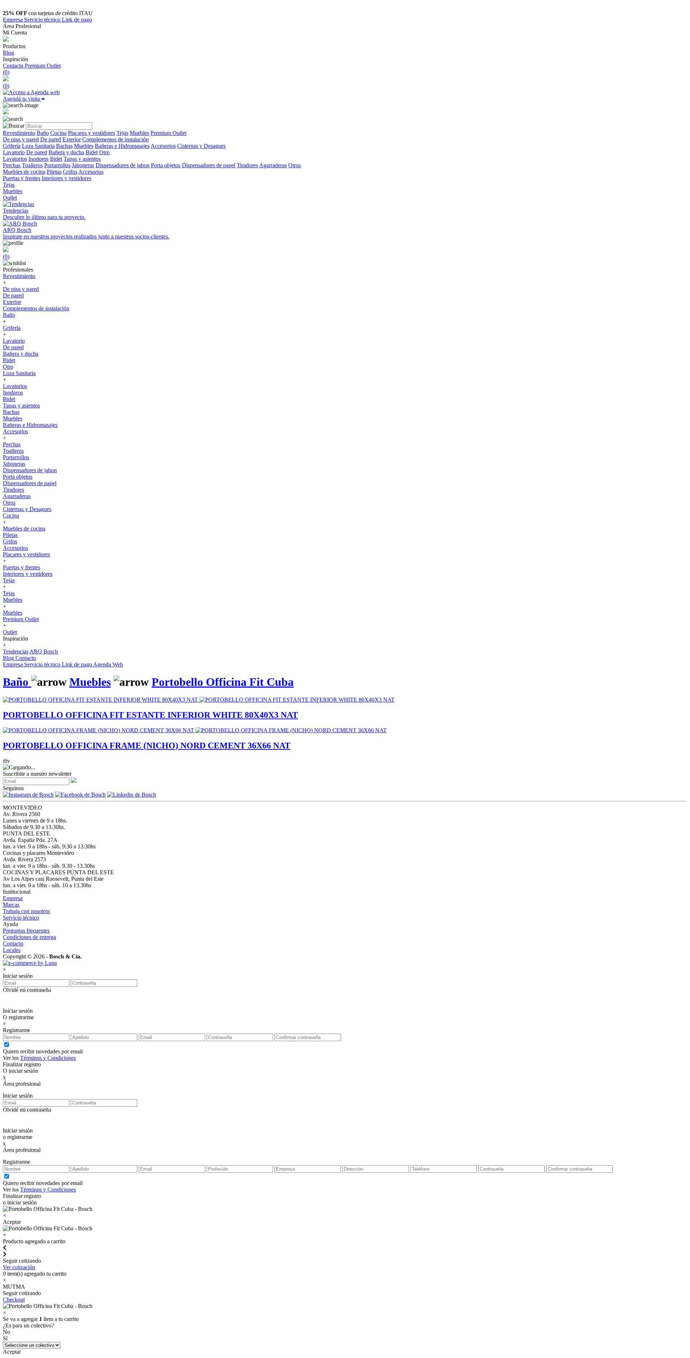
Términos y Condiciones (48, 1058)
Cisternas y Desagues (201, 146)
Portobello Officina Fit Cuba (223, 681)
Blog (8, 53)
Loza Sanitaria (38, 146)
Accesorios (163, 146)
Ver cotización (19, 1267)
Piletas (54, 172)
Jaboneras (83, 165)
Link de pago (77, 20)
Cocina (58, 133)
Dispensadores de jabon (123, 165)
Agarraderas (273, 165)
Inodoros (38, 159)
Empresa (13, 20)
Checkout (14, 1300)
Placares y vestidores (91, 133)
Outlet (10, 198)
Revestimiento (19, 133)
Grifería (11, 146)
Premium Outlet (43, 66)
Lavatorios (15, 159)
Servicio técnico (43, 20)
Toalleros (32, 165)
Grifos (70, 172)
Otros (294, 165)
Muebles (139, 133)
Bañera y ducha (66, 152)
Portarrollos (57, 165)
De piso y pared (21, 139)
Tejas (122, 133)
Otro (104, 152)
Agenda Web (108, 664)
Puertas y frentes (21, 178)
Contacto (14, 66)
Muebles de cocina (24, 172)
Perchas (11, 165)
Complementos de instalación (115, 139)
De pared (50, 139)
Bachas (64, 146)
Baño (43, 133)
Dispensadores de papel (208, 165)
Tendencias (15, 651)
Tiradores (247, 165)
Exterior (72, 139)
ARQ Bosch (43, 651)
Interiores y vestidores (66, 178)
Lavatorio (14, 152)
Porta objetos (165, 165)
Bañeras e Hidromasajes (122, 146)
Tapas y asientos (82, 159)
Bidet (92, 152)
